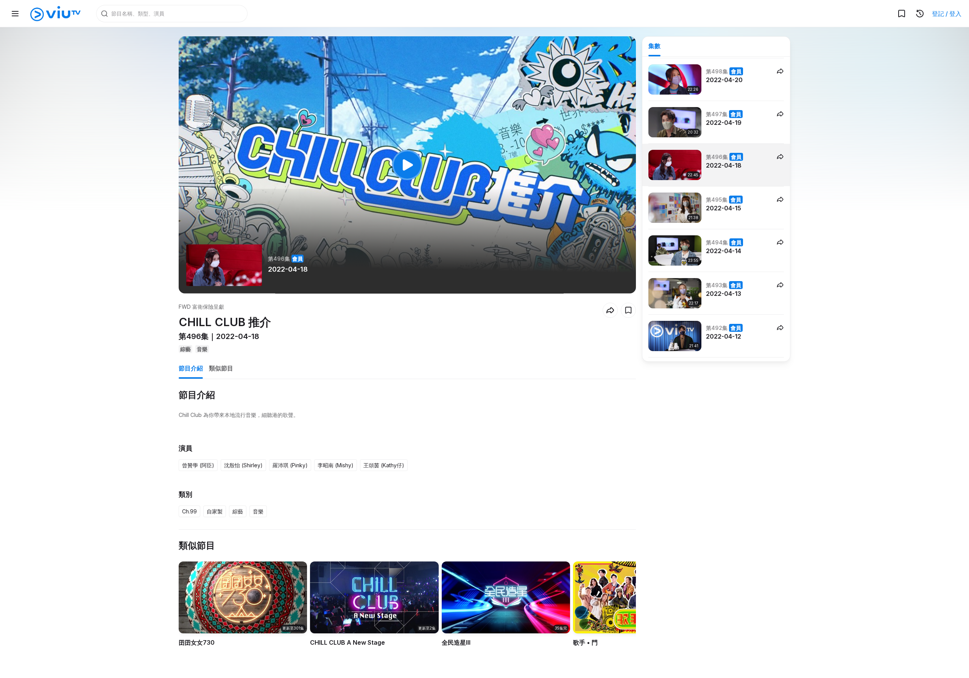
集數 (654, 46)
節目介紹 (191, 368)
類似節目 (221, 368)
